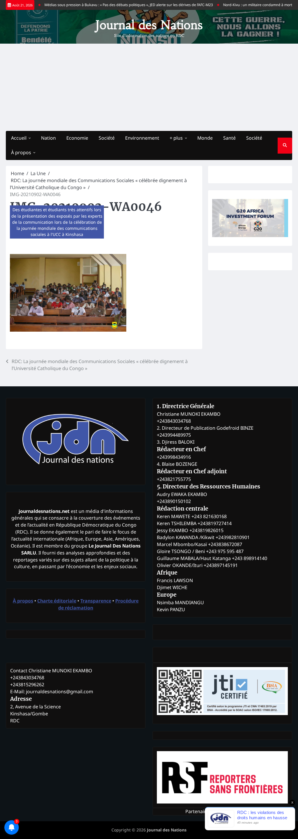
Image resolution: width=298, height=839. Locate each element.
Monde (205, 138)
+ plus (176, 138)
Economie (77, 138)
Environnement (142, 138)
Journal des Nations (149, 24)
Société (107, 138)
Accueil (18, 138)
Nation (48, 138)
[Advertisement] (149, 87)
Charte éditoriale (56, 601)
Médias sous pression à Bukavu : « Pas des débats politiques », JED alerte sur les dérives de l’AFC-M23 (119, 4)
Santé (229, 138)
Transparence (95, 601)
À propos (21, 152)
